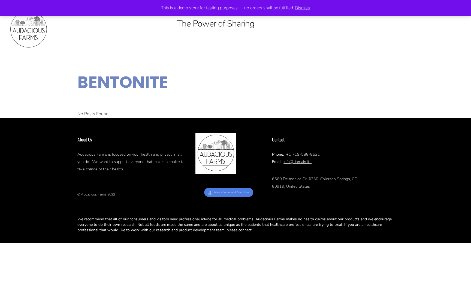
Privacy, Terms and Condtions (231, 192)
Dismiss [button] (302, 8)
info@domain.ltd (297, 161)
